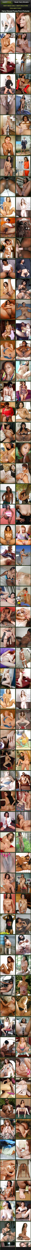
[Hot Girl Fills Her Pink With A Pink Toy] (7, 1088)
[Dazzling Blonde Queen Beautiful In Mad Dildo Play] (23, 740)
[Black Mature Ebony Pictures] (7, 514)
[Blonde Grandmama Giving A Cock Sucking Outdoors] (7, 63)
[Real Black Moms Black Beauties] (7, 391)
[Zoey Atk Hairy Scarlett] (23, 1088)
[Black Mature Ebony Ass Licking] (7, 289)
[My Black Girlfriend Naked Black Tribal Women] (7, 145)
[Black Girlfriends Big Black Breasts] (23, 125)
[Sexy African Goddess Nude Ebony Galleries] (7, 965)
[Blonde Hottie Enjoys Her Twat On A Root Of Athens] (23, 555)
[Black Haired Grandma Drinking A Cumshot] (23, 166)
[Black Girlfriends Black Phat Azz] (7, 186)
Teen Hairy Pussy (15, 8)
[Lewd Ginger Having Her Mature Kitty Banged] (7, 740)
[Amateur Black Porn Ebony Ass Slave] (23, 658)
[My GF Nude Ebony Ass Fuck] (23, 637)
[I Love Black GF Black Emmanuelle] (7, 535)
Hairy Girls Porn (22, 6)
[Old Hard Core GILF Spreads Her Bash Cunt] (7, 84)
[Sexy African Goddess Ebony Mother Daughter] (7, 1108)
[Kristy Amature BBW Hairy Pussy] (7, 678)
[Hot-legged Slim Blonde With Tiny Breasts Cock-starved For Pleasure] (23, 371)
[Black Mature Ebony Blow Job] (23, 432)
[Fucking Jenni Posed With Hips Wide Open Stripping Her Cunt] (7, 1170)
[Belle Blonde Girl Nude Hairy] (7, 596)
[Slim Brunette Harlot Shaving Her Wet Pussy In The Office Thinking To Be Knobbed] (7, 1026)
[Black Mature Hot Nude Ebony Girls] (7, 227)
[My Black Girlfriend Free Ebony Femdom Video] (23, 309)
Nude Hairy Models (21, 2)
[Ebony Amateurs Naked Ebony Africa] (23, 350)
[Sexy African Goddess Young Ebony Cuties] (23, 289)
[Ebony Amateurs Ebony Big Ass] (23, 596)
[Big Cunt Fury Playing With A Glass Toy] (23, 1149)
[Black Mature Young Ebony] (23, 268)
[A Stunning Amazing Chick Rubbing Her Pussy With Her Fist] (23, 1129)
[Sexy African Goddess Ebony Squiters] (7, 1231)
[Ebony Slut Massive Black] (23, 145)
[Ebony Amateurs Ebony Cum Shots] (23, 227)
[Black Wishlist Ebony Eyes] (7, 862)
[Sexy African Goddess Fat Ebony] (7, 494)
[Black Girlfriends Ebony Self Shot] (7, 1211)
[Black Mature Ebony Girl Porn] (7, 576)
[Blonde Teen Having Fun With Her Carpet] (23, 207)
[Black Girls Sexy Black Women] (23, 186)
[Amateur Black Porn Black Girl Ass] (23, 330)
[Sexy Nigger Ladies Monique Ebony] (23, 965)
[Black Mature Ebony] (7, 309)
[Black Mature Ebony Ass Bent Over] (23, 412)
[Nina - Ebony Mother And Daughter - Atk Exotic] (23, 104)
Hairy (6, 2)
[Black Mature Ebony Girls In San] (7, 248)
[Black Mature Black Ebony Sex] (23, 904)
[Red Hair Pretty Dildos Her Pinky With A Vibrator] (7, 658)
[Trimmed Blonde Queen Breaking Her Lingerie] (23, 535)
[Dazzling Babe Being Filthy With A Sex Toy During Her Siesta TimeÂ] (23, 617)
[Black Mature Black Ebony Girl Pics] (7, 268)
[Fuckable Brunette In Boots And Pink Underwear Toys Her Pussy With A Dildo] (23, 1067)
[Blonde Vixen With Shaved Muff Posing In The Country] (7, 555)
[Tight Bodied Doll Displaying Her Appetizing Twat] (7, 22)
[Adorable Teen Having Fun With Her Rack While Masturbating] (23, 822)
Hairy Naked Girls (9, 6)
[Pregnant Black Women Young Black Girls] (23, 862)
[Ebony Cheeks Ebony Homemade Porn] (7, 985)
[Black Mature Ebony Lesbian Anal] (23, 391)
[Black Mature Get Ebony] (23, 945)
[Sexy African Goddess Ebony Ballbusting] (7, 371)
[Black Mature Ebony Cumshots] (7, 904)
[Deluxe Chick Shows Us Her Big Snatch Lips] (7, 1129)
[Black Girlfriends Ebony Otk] (23, 453)
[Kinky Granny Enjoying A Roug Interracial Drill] (7, 781)
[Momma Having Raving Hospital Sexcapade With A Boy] (23, 781)
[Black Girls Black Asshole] (7, 1190)
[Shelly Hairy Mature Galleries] (23, 1190)
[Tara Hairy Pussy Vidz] (7, 617)
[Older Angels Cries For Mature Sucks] (7, 822)
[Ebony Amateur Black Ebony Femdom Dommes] (23, 1170)
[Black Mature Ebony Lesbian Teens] (7, 412)
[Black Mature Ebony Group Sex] (7, 883)
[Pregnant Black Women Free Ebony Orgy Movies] (7, 1047)
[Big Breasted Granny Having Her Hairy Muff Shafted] (7, 104)
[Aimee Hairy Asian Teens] (23, 514)
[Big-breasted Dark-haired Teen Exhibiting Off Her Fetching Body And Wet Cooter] (7, 43)
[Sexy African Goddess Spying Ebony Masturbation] (7, 330)
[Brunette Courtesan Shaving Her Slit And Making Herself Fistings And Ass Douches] (23, 473)
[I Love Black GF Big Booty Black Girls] (7, 945)
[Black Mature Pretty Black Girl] (7, 166)
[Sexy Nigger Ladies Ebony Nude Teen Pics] (23, 842)
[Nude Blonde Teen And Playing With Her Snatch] (7, 207)
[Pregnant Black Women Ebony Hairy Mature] (7, 432)
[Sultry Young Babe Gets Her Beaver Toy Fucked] (7, 350)
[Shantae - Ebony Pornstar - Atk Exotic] (23, 43)
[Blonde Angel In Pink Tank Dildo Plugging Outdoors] (23, 985)
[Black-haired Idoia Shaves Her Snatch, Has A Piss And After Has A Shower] (7, 1149)
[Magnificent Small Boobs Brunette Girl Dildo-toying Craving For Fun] (7, 842)
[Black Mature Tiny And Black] (23, 883)
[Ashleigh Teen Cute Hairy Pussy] (7, 637)
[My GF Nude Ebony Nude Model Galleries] (23, 924)
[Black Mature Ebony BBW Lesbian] (23, 248)
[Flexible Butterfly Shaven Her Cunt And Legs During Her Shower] (23, 576)
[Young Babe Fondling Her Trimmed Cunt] (7, 125)
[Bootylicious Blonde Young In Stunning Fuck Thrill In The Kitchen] (23, 760)
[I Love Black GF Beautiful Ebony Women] (23, 1026)
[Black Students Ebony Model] (7, 453)
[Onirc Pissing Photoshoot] (23, 494)
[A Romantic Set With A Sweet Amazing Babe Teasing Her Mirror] (7, 1006)
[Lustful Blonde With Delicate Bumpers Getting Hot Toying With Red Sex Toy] (23, 1006)
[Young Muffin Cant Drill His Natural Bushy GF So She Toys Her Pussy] (23, 1211)
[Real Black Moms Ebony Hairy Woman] (7, 924)
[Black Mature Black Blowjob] (23, 1231)
